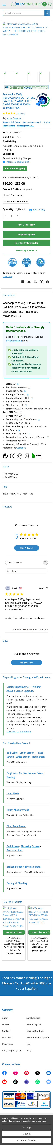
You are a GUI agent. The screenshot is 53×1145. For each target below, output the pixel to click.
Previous (4, 933)
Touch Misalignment (17, 810)
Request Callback (35, 1030)
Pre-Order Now (14, 932)
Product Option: (17, 189)
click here (7, 276)
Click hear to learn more (18, 731)
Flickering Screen (30, 846)
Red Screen (38, 756)
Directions (7, 1043)
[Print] (35, 282)
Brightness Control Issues (20, 773)
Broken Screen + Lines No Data (23, 866)
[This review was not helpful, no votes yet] (45, 629)
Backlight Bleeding (16, 883)
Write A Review (26, 548)
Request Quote (34, 1024)
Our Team (7, 1037)
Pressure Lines (14, 850)
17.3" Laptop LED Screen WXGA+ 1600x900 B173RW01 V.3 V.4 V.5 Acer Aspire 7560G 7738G (14, 943)
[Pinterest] (47, 282)
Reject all (26, 1133)
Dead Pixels (12, 793)
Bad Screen (12, 846)
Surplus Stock (33, 1017)
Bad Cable (12, 752)
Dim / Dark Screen (16, 826)
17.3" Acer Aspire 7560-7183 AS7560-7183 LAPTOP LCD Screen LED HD (39, 942)
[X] (41, 282)
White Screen (23, 756)
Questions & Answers (26, 654)
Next (49, 933)
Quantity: (24, 209)
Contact (6, 1030)
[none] (26, 46)
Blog (28, 1050)
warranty (20, 447)
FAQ (28, 1043)
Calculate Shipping (15, 168)
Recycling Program (11, 1050)
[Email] (29, 282)
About (5, 1017)
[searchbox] (23, 562)
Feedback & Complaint (37, 1037)
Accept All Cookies (26, 1140)
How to (6, 1024)
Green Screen (27, 752)
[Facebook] (22, 282)
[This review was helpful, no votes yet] (40, 629)
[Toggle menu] (4, 4)
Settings (26, 1127)
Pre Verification (14, 340)
